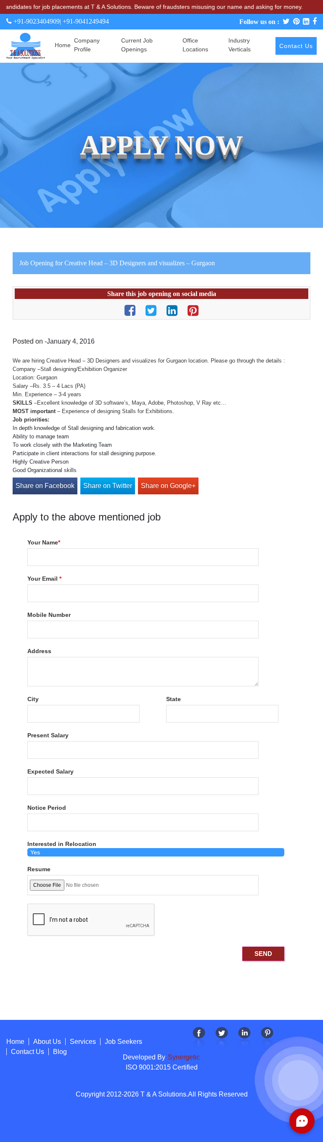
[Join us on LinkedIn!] (244, 1038)
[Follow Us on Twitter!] (221, 1038)
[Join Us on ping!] (267, 1038)
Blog (60, 1051)
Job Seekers (123, 1041)
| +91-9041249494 (84, 21)
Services (83, 1041)
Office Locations (195, 45)
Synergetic (183, 1057)
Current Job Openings (137, 45)
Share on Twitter (107, 485)
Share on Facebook (45, 485)
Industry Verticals (239, 45)
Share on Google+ (168, 485)
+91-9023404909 (36, 21)
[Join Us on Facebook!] (198, 1038)
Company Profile (87, 45)
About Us (47, 1041)
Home (63, 45)
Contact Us (296, 46)
